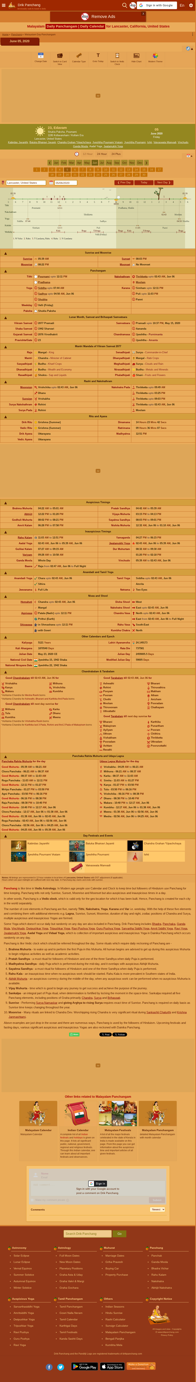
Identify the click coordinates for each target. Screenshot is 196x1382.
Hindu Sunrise (113, 1312)
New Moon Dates (70, 1261)
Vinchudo (183, 142)
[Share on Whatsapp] (74, 1034)
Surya (97, 997)
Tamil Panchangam (71, 1306)
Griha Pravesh (114, 1261)
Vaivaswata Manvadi (165, 142)
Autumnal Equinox (25, 1281)
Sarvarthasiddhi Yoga (26, 1306)
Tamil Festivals (68, 1332)
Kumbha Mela (113, 1344)
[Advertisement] (98, 95)
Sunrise (27, 258)
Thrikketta (142, 276)
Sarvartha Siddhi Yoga (135, 928)
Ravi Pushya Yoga (83, 928)
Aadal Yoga (95, 146)
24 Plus (116, 153)
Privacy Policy (167, 1335)
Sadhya (42, 293)
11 (113, 169)
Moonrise (26, 264)
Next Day (164, 182)
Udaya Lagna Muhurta (113, 761)
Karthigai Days (68, 1325)
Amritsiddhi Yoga (24, 1312)
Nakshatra (157, 1281)
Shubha (42, 299)
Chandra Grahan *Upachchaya (74, 142)
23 (90, 174)
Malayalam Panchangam (120, 1332)
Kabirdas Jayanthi (18, 142)
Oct (124, 162)
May (87, 162)
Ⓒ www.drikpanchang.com (167, 1332)
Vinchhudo (18, 928)
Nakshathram (122, 276)
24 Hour (102, 153)
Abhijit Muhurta (18, 978)
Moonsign (26, 387)
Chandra (87, 997)
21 (75, 174)
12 (120, 169)
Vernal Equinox (23, 1268)
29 (136, 174)
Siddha (42, 288)
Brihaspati (114, 997)
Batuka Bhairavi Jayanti (42, 142)
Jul (102, 162)
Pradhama (44, 282)
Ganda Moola (80, 146)
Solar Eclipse (21, 1255)
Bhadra (156, 923)
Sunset (126, 258)
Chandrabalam (21, 677)
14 (136, 169)
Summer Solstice (24, 1274)
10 (105, 169)
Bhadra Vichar (160, 1268)
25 (105, 174)
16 (151, 169)
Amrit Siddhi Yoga (162, 928)
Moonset (125, 264)
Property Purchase (116, 1274)
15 (143, 169)
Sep (116, 162)
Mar (71, 162)
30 (143, 174)
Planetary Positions (71, 1268)
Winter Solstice (23, 1287)
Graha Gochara (69, 1287)
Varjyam (27, 554)
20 (67, 174)
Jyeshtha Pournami (135, 142)
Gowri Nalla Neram (71, 1312)
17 (159, 169)
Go (120, 1233)
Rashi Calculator (115, 1319)
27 (120, 174)
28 (128, 174)
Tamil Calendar (69, 1319)
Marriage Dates (114, 1255)
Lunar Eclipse (22, 1261)
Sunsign (27, 398)
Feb (63, 162)
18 (52, 174)
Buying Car (112, 1268)
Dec (139, 162)
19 (59, 174)
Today (144, 182)
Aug (109, 162)
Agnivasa (26, 613)
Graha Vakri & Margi (72, 1281)
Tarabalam (117, 677)
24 (98, 174)
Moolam (140, 282)
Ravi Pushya (21, 1332)
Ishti (149, 142)
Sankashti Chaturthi (158, 1012)
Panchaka (169, 923)
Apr (79, 162)
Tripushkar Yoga (60, 928)
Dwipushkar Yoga (37, 928)
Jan (56, 162)
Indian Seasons (114, 1306)
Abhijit (28, 514)
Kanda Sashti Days (71, 1338)
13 (128, 169)
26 (113, 174)
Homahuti (26, 601)
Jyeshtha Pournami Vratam (107, 142)
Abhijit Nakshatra (161, 1287)
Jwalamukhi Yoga (113, 146)
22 (82, 174)
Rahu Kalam (25, 537)
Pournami (44, 276)
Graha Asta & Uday (71, 1274)
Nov (132, 162)
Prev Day (124, 182)
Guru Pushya (21, 1338)
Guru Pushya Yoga (108, 928)
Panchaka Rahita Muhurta (17, 761)
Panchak (156, 1255)
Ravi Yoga (180, 928)
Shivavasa (26, 624)
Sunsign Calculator (116, 1325)
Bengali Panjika (114, 1338)
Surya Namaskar (46, 1002)
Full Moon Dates (69, 1255)
